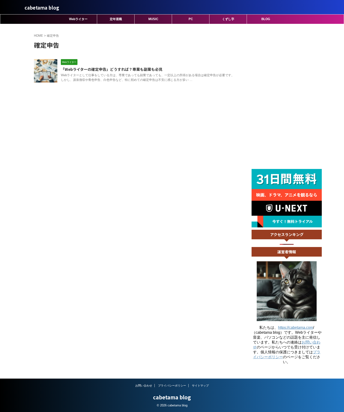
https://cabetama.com (295, 328)
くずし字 (228, 19)
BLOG (265, 19)
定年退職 (116, 19)
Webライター (78, 19)
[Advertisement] (287, 96)
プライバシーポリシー (172, 385)
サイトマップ (200, 385)
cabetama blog (42, 7)
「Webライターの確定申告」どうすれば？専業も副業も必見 (111, 69)
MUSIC (153, 19)
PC (191, 19)
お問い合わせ (143, 385)
